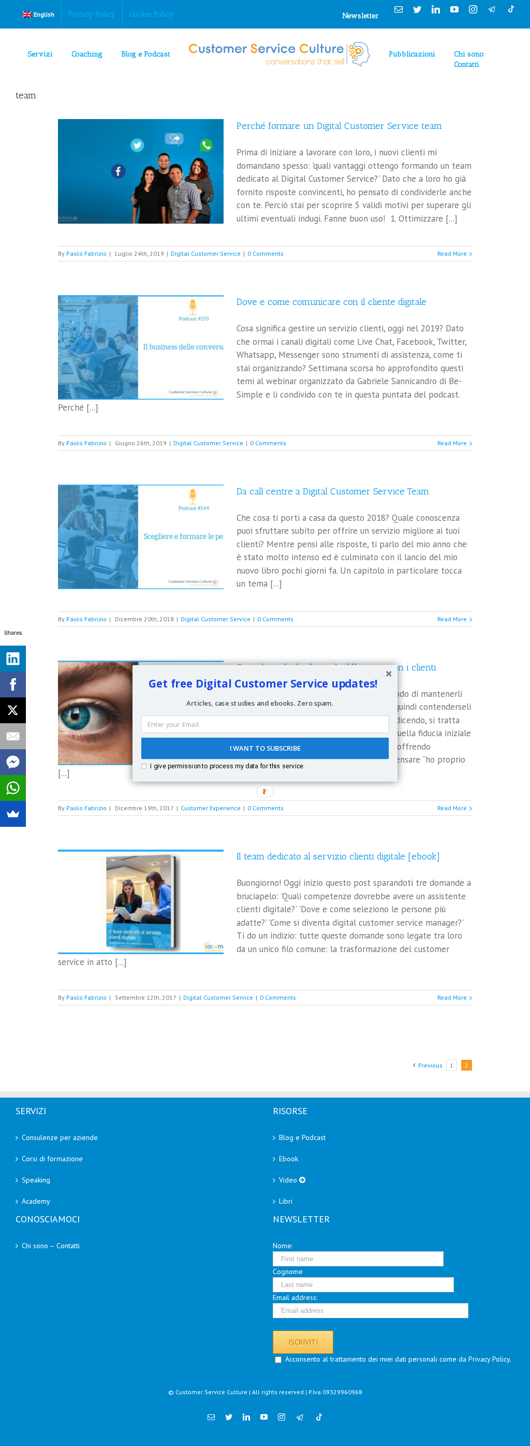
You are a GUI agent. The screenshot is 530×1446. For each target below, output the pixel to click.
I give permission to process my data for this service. (227, 765)
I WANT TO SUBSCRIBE (265, 748)
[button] (263, 683)
